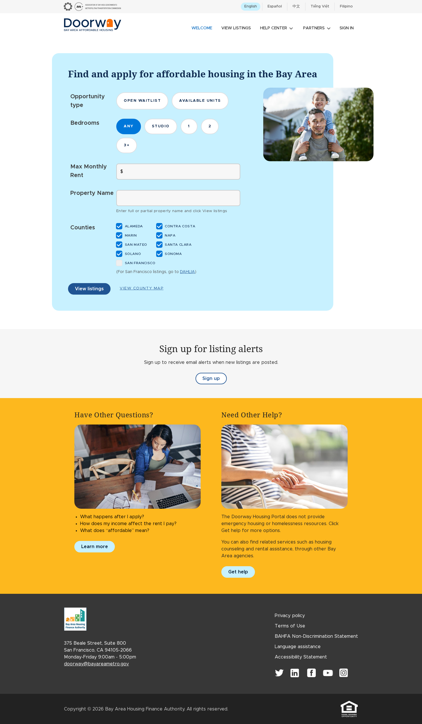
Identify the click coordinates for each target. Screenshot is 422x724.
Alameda (134, 226)
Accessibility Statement (301, 657)
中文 (296, 6)
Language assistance (298, 646)
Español (275, 6)
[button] (276, 24)
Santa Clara (179, 244)
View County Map (141, 288)
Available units (200, 101)
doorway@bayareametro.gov (96, 664)
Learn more (94, 546)
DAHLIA (187, 272)
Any (128, 126)
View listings (89, 289)
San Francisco (140, 263)
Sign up (214, 380)
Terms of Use (290, 626)
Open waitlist (142, 101)
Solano (133, 254)
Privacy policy (290, 615)
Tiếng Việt (320, 6)
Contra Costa (180, 226)
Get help (238, 572)
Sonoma (174, 254)
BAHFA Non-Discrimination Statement (316, 636)
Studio (161, 126)
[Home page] (92, 24)
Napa (171, 235)
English (250, 6)
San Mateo (136, 244)
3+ (126, 145)
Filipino (346, 6)
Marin (131, 235)
